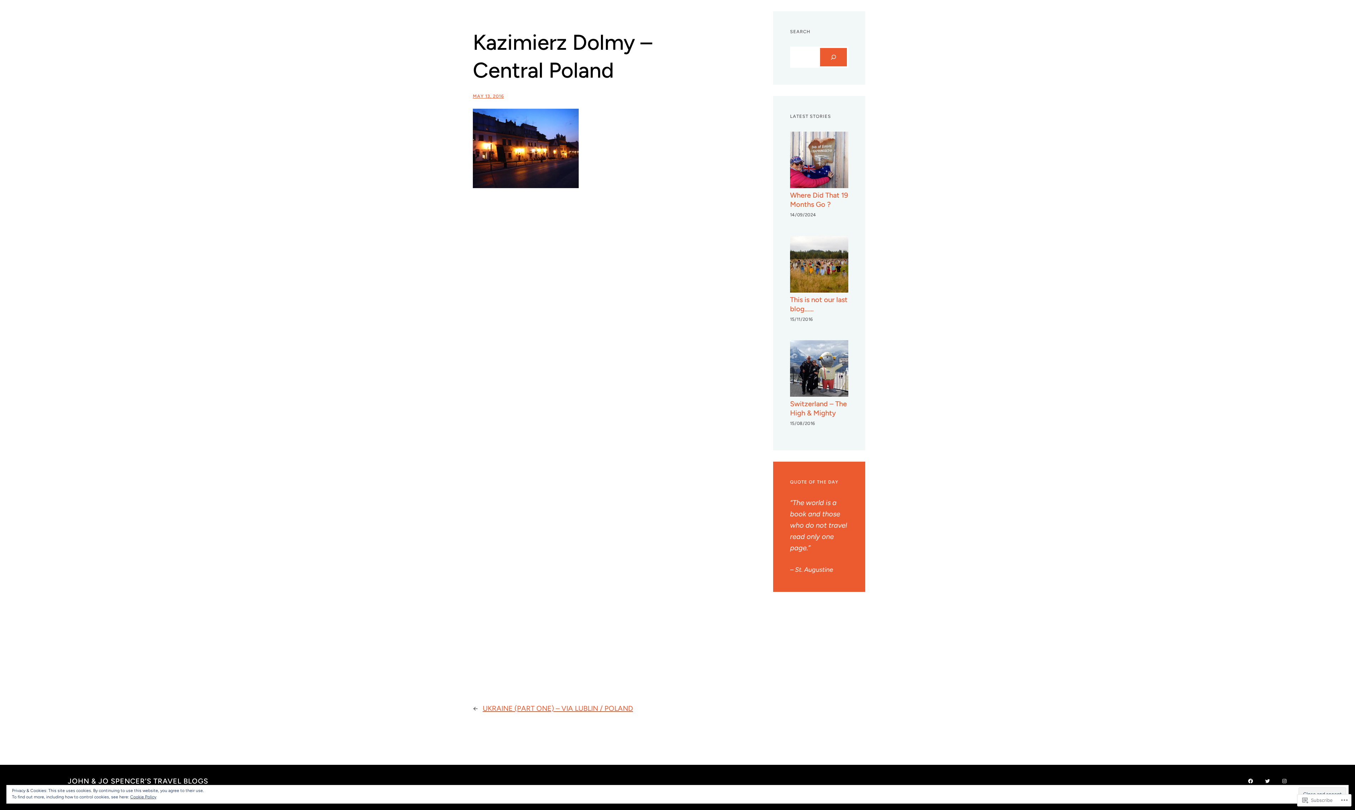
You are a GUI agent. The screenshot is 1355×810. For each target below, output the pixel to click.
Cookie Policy (143, 796)
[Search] (833, 57)
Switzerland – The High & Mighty (818, 408)
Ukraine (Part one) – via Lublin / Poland (558, 708)
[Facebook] (1250, 781)
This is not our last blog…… (819, 304)
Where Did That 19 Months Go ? (819, 200)
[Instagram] (1284, 781)
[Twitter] (1267, 781)
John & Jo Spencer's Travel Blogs (138, 781)
